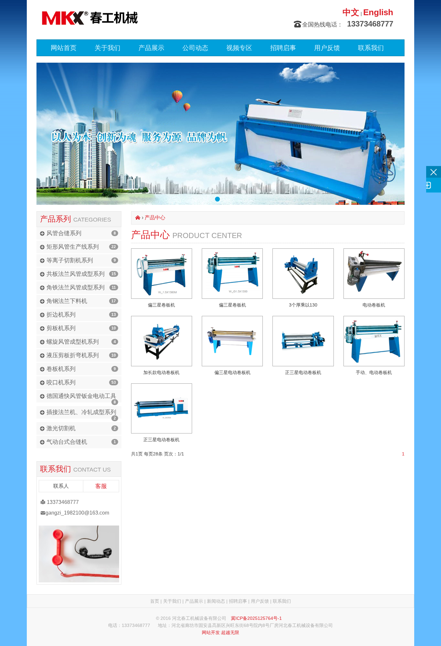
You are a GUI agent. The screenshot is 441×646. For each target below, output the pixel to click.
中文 (351, 12)
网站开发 (211, 632)
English (378, 12)
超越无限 (230, 632)
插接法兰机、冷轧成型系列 (81, 412)
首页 (154, 601)
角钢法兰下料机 (66, 301)
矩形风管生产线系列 (72, 247)
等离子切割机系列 (69, 260)
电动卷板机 (374, 304)
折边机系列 (61, 314)
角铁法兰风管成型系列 (75, 287)
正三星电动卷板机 (303, 372)
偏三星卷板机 (161, 304)
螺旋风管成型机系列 (72, 342)
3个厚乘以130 (303, 304)
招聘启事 (283, 47)
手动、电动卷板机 (374, 372)
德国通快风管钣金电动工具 (81, 396)
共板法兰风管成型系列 (75, 274)
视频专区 (239, 47)
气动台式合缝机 (66, 442)
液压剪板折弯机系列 (72, 355)
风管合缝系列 (63, 233)
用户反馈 (327, 47)
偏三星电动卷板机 (232, 372)
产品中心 (155, 217)
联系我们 (371, 47)
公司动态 (195, 47)
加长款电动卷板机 (161, 372)
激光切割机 (61, 428)
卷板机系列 (61, 369)
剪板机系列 (61, 328)
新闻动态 (216, 601)
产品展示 (151, 47)
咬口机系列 (61, 382)
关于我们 (107, 47)
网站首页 (64, 47)
